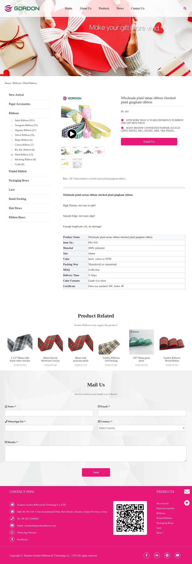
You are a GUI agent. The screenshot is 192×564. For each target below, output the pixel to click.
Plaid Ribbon (30, 83)
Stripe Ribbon (22, 139)
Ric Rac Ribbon (23, 149)
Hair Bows (15, 208)
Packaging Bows (19, 180)
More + (160, 532)
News (120, 8)
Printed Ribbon (18, 171)
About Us (85, 8)
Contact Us (137, 8)
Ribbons (17, 83)
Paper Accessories (19, 104)
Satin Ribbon (21, 120)
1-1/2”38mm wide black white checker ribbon (20, 360)
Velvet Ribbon (22, 135)
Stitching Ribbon (23, 159)
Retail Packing (17, 198)
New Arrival (16, 94)
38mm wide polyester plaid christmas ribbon (80, 360)
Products (104, 8)
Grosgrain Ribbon (24, 125)
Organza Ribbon (23, 130)
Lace (12, 189)
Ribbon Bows (17, 217)
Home (68, 8)
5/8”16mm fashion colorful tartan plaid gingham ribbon (97, 178)
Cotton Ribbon (22, 144)
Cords (18, 164)
